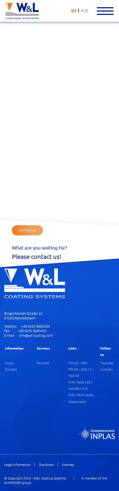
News (9, 363)
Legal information (17, 464)
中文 (85, 10)
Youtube (106, 363)
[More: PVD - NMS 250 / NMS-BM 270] (30, 150)
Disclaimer (46, 464)
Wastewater (77, 401)
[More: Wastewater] (58, 201)
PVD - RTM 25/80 (80, 395)
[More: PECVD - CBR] (30, 96)
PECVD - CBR (77, 363)
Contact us (27, 230)
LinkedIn (106, 369)
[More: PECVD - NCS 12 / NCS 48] (86, 97)
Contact (11, 369)
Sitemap (68, 464)
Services (43, 363)
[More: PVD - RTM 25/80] (86, 145)
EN (73, 10)
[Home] (22, 11)
